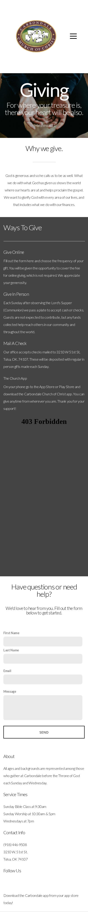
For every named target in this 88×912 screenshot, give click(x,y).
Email (7, 671)
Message (9, 691)
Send (44, 732)
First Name (11, 633)
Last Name (11, 650)
